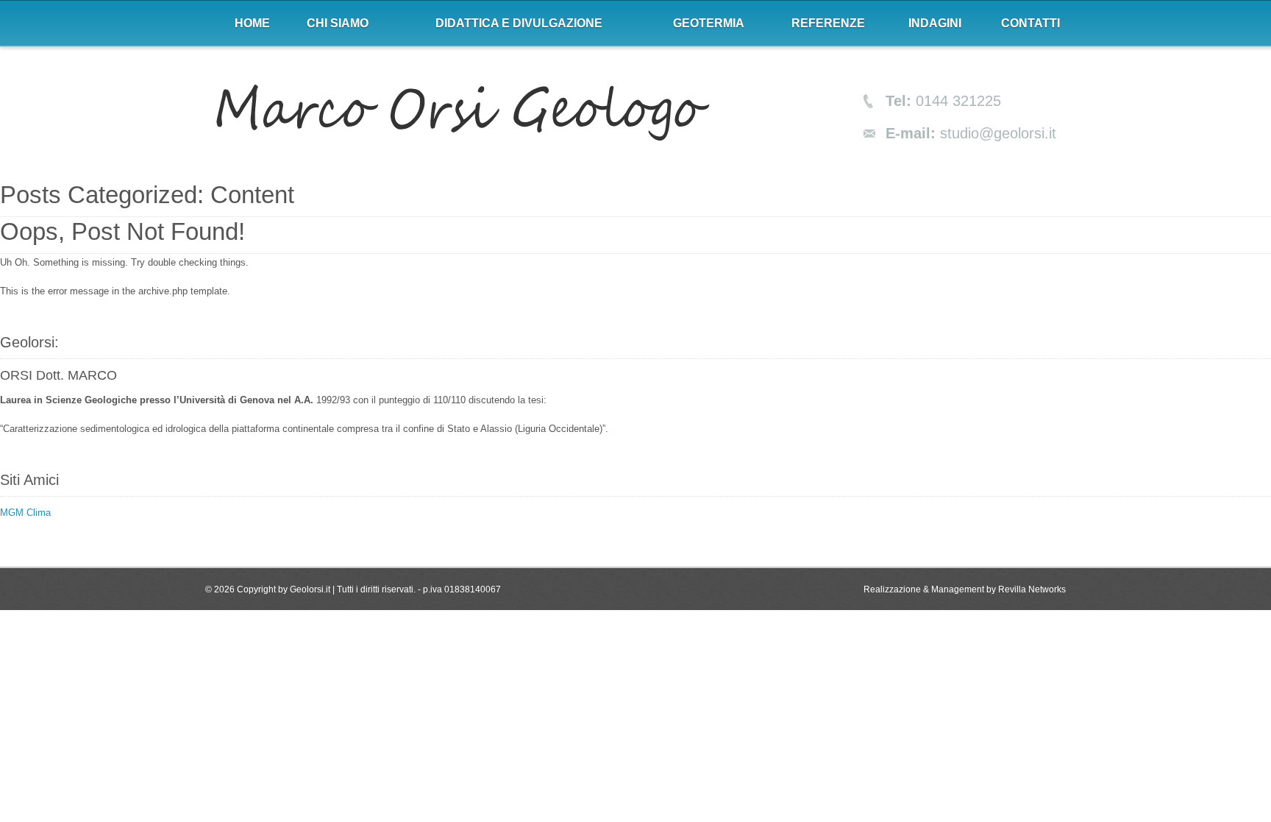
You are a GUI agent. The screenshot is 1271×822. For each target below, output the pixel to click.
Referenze (828, 23)
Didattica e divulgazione (518, 23)
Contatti (1030, 23)
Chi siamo (338, 23)
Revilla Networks (1032, 589)
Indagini (934, 23)
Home (252, 23)
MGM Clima (25, 512)
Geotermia (708, 23)
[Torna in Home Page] (462, 114)
